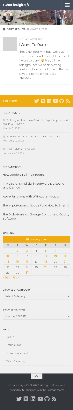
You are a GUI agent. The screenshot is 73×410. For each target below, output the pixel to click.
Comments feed (17, 353)
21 (65, 262)
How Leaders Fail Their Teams (24, 175)
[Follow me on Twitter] (36, 101)
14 (65, 256)
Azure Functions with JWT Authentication (31, 196)
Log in (10, 337)
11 (36, 256)
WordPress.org (15, 361)
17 (27, 262)
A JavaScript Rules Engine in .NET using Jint (33, 136)
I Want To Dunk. (33, 44)
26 (45, 267)
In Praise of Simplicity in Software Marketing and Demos (33, 185)
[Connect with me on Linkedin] (49, 101)
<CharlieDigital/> (16, 5)
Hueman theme (55, 390)
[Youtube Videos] (55, 101)
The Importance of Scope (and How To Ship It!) (36, 205)
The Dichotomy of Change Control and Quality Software (36, 216)
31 (27, 273)
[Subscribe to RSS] (67, 101)
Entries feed (14, 345)
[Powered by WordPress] (23, 390)
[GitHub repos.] (61, 101)
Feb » (15, 277)
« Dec (6, 277)
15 (8, 262)
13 (55, 256)
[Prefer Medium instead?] (42, 101)
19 (45, 262)
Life (21, 39)
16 (17, 262)
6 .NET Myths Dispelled (20, 149)
